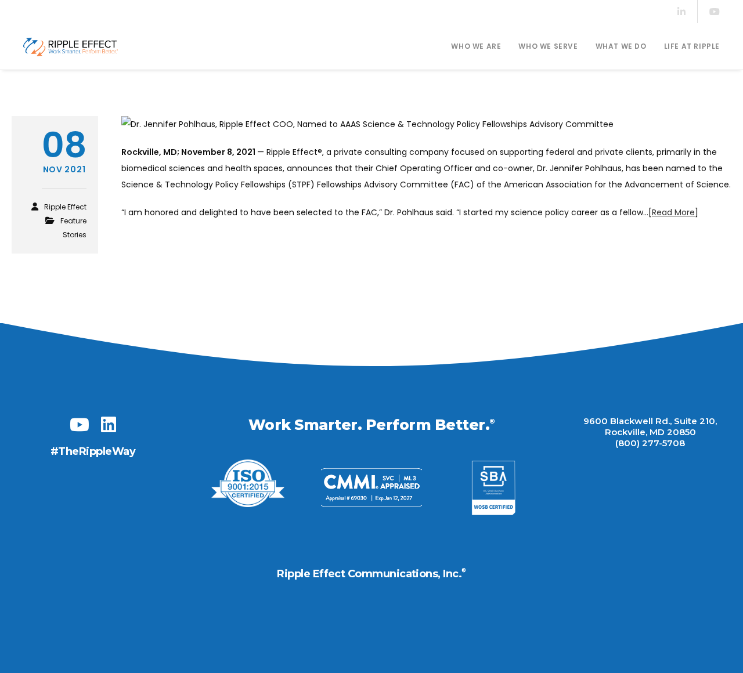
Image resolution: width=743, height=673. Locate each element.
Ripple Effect (65, 207)
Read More (673, 212)
